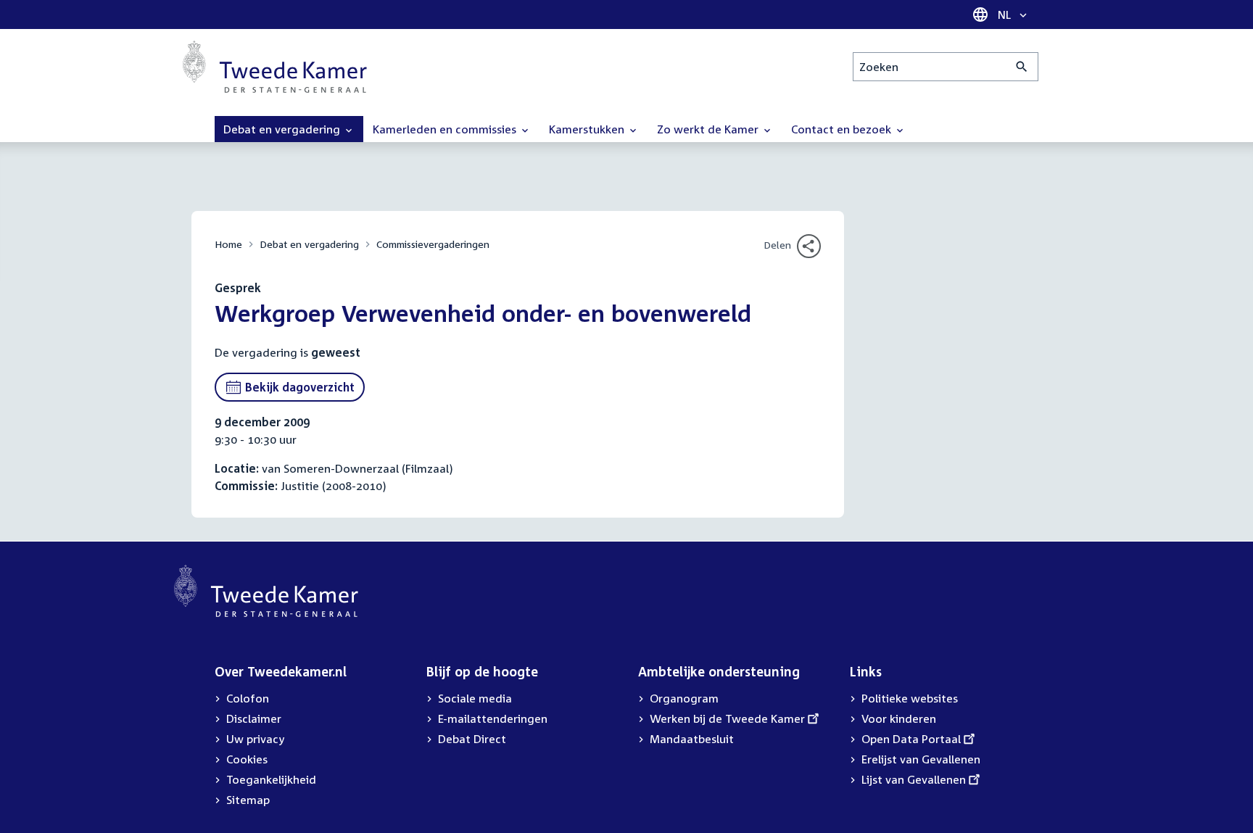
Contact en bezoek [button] (842, 129)
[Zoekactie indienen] (1022, 66)
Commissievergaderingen (432, 244)
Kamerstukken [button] (588, 129)
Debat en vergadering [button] (283, 129)
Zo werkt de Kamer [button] (709, 129)
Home (228, 244)
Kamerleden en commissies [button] (446, 129)
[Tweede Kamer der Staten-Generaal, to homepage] (275, 67)
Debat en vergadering (309, 244)
